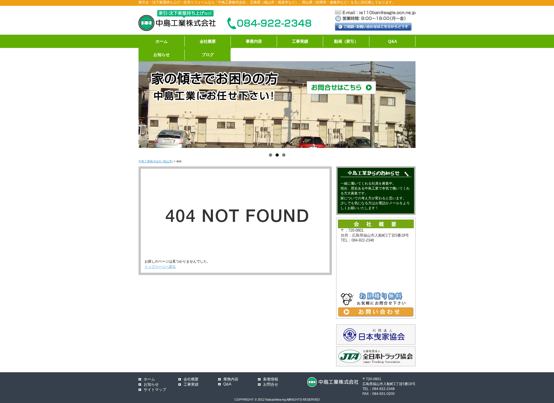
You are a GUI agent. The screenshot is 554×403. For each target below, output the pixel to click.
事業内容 (254, 41)
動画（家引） (346, 41)
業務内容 (230, 379)
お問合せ (270, 384)
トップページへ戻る (160, 267)
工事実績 (300, 41)
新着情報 (270, 379)
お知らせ (162, 54)
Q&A (392, 41)
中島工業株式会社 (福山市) (155, 161)
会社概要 (208, 41)
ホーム (162, 41)
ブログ (208, 54)
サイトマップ (155, 389)
